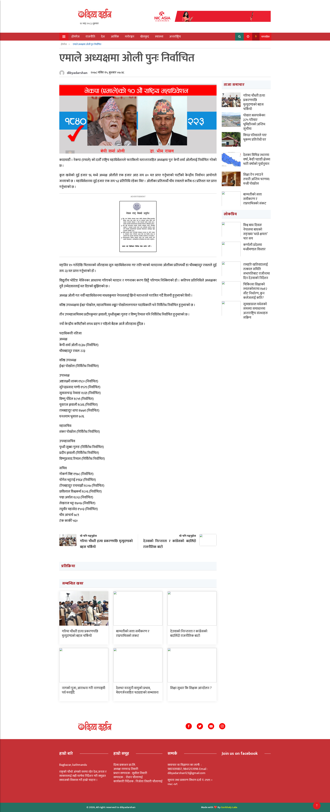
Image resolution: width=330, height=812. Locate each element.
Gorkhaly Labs (229, 807)
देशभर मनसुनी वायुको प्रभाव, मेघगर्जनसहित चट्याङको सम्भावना (137, 690)
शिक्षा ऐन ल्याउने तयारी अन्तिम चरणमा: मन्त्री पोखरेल (256, 179)
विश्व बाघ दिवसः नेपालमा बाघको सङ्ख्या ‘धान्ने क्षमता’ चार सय (255, 231)
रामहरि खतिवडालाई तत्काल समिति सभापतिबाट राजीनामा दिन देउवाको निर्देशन (256, 271)
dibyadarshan (77, 73)
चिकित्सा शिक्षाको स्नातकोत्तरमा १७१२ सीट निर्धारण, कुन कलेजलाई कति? (255, 291)
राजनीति (90, 36)
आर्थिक (115, 36)
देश (103, 36)
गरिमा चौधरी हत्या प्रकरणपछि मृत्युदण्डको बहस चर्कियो (80, 633)
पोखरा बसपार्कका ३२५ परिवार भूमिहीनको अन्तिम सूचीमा (254, 122)
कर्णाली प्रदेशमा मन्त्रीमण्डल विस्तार (254, 247)
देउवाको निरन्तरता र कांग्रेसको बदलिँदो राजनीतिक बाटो (188, 633)
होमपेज (76, 36)
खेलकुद (144, 36)
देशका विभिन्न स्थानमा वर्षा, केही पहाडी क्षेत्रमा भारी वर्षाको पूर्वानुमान (256, 159)
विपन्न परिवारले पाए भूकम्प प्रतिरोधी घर (255, 137)
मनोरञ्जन (129, 36)
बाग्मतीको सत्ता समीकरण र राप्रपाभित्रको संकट (132, 633)
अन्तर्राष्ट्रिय (175, 36)
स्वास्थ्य (159, 36)
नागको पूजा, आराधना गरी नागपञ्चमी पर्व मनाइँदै (83, 690)
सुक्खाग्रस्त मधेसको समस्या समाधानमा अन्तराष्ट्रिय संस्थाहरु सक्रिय (255, 310)
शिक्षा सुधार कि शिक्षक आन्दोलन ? (191, 688)
